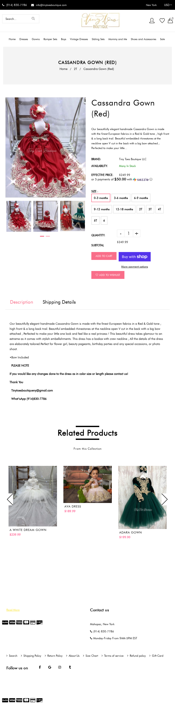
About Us (74, 655)
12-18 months (124, 209)
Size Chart (92, 655)
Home (63, 69)
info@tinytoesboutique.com (51, 5)
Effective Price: (102, 175)
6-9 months (141, 198)
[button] (130, 179)
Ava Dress (72, 506)
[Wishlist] (162, 21)
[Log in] (152, 21)
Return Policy (55, 655)
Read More (13, 610)
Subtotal (97, 245)
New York (151, 5)
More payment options (134, 266)
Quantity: (98, 235)
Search (13, 655)
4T (159, 209)
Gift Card (157, 655)
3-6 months (121, 198)
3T (150, 209)
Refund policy (138, 655)
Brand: (96, 159)
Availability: (99, 166)
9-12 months (101, 209)
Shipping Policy (32, 655)
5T (95, 220)
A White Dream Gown (28, 530)
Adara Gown (130, 532)
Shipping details (59, 302)
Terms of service (114, 655)
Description (21, 302)
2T (75, 69)
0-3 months (101, 198)
